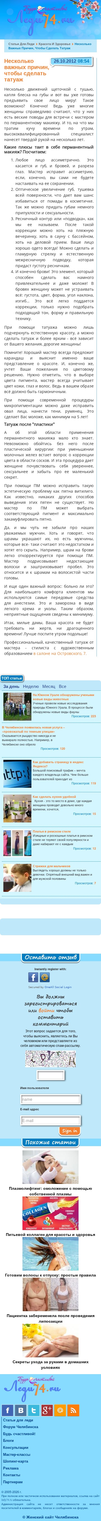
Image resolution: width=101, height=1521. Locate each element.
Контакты (11, 1474)
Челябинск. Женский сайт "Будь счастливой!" (39, 21)
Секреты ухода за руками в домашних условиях (51, 1364)
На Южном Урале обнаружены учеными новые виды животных (63, 697)
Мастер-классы (16, 1454)
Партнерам (13, 1481)
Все (62, 686)
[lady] (50, 1390)
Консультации (15, 1447)
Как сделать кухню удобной (54, 796)
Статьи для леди (21, 44)
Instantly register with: (50, 969)
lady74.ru (6, 1500)
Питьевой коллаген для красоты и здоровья (50, 1234)
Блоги (8, 1440)
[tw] (34, 1406)
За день (11, 686)
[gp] (47, 1406)
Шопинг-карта (15, 1461)
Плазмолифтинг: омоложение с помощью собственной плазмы (50, 1190)
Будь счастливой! (19, 1433)
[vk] (21, 1406)
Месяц (48, 686)
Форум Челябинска (20, 1426)
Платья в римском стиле (52, 831)
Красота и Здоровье (54, 44)
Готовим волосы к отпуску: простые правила (50, 1275)
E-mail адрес (29, 1109)
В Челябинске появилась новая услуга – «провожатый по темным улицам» (33, 729)
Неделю (31, 686)
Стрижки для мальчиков (51, 866)
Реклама (11, 1468)
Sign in (69, 1130)
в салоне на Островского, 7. (60, 654)
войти (46, 1010)
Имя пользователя (34, 1088)
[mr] (60, 1406)
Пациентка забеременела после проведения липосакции (51, 1318)
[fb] (8, 1406)
